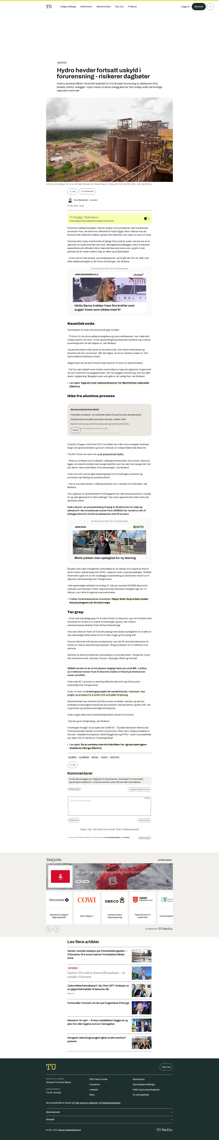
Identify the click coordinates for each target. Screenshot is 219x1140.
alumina (72, 757)
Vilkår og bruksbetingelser (146, 1089)
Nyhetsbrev (139, 1079)
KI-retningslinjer (141, 1094)
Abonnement (53, 1112)
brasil (95, 757)
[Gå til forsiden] (49, 7)
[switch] (147, 218)
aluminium (84, 757)
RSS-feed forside (98, 1079)
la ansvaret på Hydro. (112, 454)
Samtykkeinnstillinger (144, 1084)
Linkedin (93, 1089)
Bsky (92, 1094)
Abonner (198, 6)
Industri (62, 63)
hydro (104, 757)
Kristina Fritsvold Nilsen (58, 1082)
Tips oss (166, 1067)
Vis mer (75, 430)
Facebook (94, 1084)
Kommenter (89, 191)
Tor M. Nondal (53, 1092)
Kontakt (50, 1119)
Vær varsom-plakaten (86, 1103)
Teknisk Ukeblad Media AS (69, 1130)
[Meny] (210, 6)
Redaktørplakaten (111, 1103)
